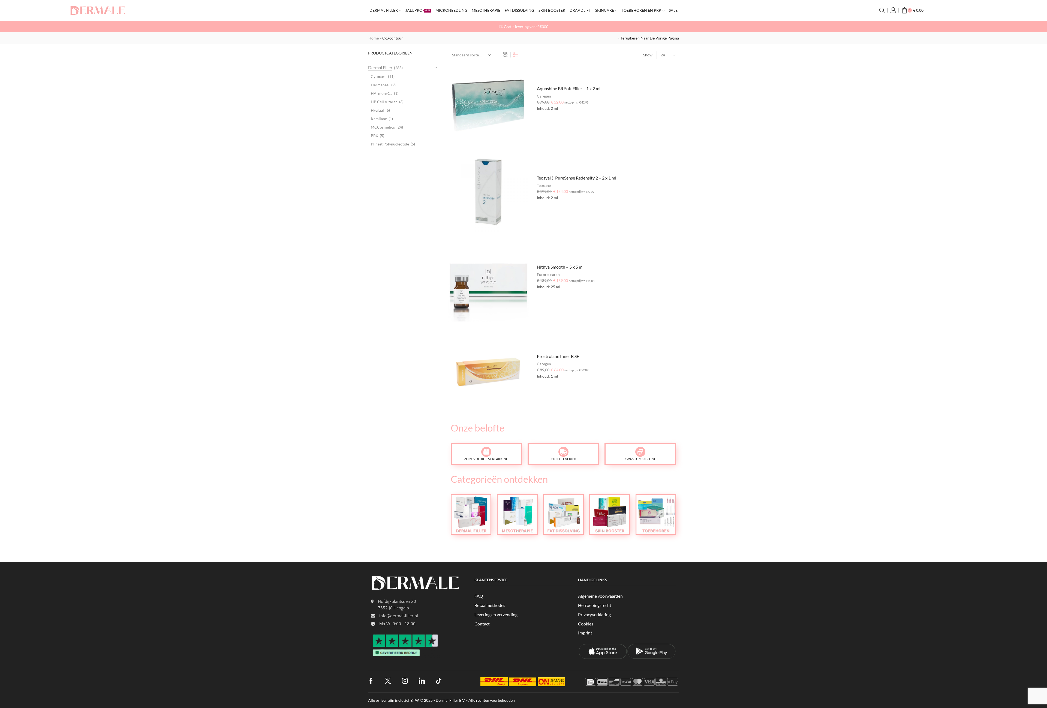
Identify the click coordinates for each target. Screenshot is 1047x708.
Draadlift (580, 10)
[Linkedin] (422, 681)
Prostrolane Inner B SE (558, 356)
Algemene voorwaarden (600, 595)
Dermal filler (383, 10)
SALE (673, 10)
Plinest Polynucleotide (390, 144)
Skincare (604, 10)
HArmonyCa (381, 93)
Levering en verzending (496, 614)
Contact (482, 623)
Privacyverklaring (594, 614)
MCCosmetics (383, 127)
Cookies (585, 623)
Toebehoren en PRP (641, 10)
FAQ (478, 595)
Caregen (544, 96)
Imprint (585, 632)
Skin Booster (551, 10)
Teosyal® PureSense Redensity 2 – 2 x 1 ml (576, 177)
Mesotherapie (486, 10)
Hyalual (377, 110)
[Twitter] (388, 681)
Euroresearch (548, 274)
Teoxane (544, 185)
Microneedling (451, 10)
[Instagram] (405, 681)
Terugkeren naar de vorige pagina (650, 38)
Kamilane (379, 118)
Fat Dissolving (519, 10)
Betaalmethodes (489, 605)
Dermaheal (380, 85)
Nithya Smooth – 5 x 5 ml (560, 266)
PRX (374, 135)
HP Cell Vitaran (384, 101)
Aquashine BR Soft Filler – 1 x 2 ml (568, 88)
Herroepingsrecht (594, 605)
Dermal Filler (380, 67)
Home (373, 38)
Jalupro (417, 10)
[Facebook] (371, 681)
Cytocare (378, 76)
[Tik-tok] (439, 681)
